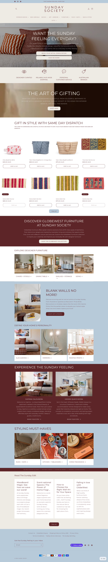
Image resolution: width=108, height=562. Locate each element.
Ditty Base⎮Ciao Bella (9, 160)
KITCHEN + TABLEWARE (52, 462)
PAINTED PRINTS (75, 358)
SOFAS (78, 276)
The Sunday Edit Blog (68, 536)
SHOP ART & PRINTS (55, 314)
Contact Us (31, 533)
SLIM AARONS (21, 358)
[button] (16, 9)
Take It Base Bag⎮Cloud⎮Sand (64, 160)
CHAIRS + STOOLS (23, 276)
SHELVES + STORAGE (64, 276)
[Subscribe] (41, 545)
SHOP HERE (54, 108)
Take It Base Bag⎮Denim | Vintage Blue (40, 160)
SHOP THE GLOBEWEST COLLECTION (54, 241)
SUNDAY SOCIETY (22, 558)
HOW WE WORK (54, 58)
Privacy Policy (74, 533)
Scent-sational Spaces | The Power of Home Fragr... (44, 486)
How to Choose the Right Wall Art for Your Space (64, 488)
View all (54, 211)
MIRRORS (46, 358)
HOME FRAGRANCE (76, 462)
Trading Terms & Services (53, 536)
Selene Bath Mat (60, 199)
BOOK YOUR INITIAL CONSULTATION (54, 53)
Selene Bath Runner (8, 199)
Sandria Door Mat (87, 199)
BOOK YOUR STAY (33, 419)
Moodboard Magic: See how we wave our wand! (23, 486)
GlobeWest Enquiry (42, 533)
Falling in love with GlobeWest (83, 485)
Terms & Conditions (38, 536)
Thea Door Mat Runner (88, 160)
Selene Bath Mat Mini (35, 199)
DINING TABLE (41, 276)
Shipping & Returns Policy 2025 (59, 533)
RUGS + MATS (21, 462)
